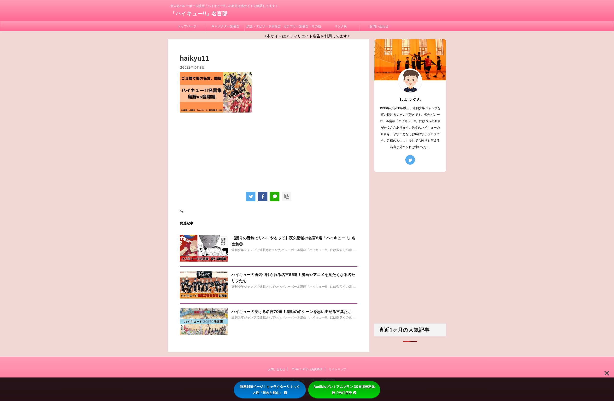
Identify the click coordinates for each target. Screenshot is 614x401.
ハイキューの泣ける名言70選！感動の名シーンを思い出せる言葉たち (291, 311)
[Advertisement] (268, 151)
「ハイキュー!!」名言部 (198, 13)
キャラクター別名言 (225, 26)
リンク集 (340, 26)
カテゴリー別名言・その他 (302, 26)
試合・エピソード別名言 (264, 26)
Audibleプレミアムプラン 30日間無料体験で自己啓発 (344, 389)
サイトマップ (337, 369)
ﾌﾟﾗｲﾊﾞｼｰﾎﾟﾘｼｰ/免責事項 (307, 369)
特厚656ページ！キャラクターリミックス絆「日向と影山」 (270, 389)
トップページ (187, 26)
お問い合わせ (379, 26)
